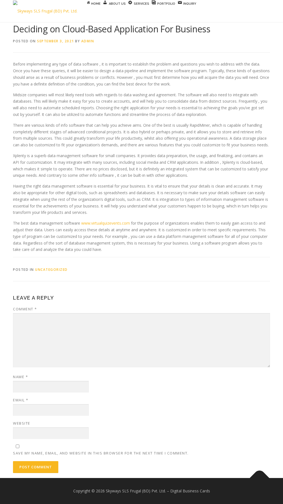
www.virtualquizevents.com (105, 223)
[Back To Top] (259, 478)
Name (20, 376)
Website (21, 423)
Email (20, 400)
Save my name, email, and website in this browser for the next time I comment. (101, 453)
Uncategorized (51, 269)
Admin (87, 41)
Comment (25, 308)
